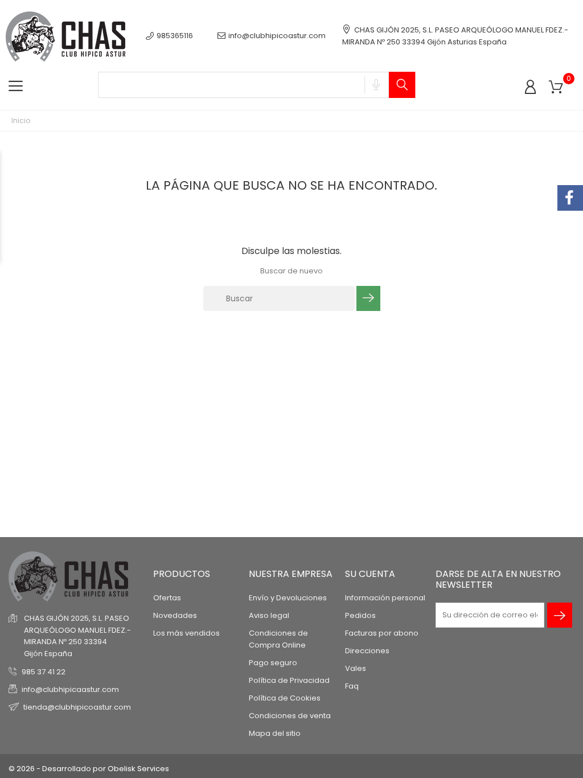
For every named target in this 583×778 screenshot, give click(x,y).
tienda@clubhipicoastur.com (77, 707)
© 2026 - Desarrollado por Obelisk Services (89, 768)
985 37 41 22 (43, 671)
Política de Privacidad (289, 680)
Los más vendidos (186, 633)
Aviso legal (269, 615)
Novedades (175, 615)
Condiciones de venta (290, 715)
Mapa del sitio (275, 733)
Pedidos (360, 615)
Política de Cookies (285, 698)
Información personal (385, 597)
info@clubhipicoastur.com (277, 35)
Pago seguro (273, 662)
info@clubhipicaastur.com (70, 689)
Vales (355, 668)
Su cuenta (370, 573)
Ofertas (167, 597)
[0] (556, 87)
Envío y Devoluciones (288, 597)
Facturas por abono (381, 633)
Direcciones (367, 650)
